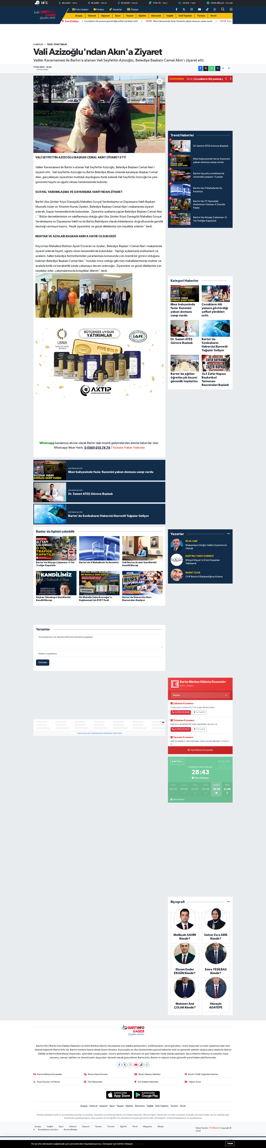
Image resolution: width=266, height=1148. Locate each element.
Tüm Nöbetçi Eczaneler (201, 750)
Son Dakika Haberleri (148, 1082)
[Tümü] (228, 534)
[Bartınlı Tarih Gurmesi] (177, 559)
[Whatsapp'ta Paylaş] (211, 68)
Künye (134, 9)
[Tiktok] (141, 1064)
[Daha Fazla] (217, 68)
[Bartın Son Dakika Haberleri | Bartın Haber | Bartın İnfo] (44, 15)
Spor (118, 16)
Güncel (92, 16)
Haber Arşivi (195, 1082)
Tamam (230, 1143)
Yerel (213, 16)
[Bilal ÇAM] (177, 544)
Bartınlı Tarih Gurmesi (199, 556)
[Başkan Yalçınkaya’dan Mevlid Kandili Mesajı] (56, 583)
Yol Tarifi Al (200, 712)
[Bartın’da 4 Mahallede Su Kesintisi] (99, 548)
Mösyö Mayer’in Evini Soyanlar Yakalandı (202, 562)
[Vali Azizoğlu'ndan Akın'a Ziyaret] (99, 114)
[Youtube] (135, 1064)
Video (100, 9)
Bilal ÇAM (191, 541)
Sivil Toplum (185, 16)
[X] (124, 1064)
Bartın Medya (70, 1130)
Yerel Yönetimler (57, 44)
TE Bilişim (214, 1128)
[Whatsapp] (146, 1064)
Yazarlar (117, 9)
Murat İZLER (192, 573)
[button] (226, 79)
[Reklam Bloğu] (99, 361)
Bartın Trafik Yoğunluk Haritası (203, 1074)
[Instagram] (130, 1064)
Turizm (201, 16)
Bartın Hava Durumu (98, 1074)
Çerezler (139, 1144)
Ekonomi (156, 16)
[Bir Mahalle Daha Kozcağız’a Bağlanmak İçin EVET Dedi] (99, 583)
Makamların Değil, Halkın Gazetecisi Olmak (206, 547)
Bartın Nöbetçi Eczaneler (49, 1074)
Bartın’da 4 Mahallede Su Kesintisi (99, 562)
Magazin (147, 1127)
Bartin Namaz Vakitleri (149, 1074)
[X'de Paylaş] (205, 68)
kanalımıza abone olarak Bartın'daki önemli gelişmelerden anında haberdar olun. (107, 443)
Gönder (42, 662)
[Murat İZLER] (177, 574)
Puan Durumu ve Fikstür (48, 1082)
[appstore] (119, 1094)
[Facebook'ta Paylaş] (200, 68)
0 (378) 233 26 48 (182, 712)
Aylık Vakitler (178, 799)
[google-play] (147, 1094)
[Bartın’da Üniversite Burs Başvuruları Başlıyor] (142, 583)
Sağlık (169, 16)
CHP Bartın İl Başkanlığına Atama (204, 576)
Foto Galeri (81, 9)
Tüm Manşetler (95, 1082)
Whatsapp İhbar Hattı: (82, 447)
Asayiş (79, 16)
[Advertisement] (99, 419)
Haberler (38, 44)
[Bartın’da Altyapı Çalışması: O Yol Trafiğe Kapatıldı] (56, 548)
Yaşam (129, 16)
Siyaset (105, 16)
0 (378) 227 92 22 (182, 729)
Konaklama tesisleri (48, 1130)
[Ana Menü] (230, 9)
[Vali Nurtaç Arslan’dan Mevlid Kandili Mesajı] (142, 548)
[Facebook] (119, 1064)
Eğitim (142, 16)
